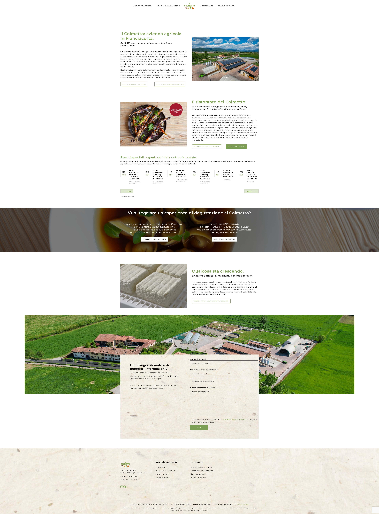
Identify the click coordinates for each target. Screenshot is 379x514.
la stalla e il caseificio (165, 471)
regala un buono (198, 478)
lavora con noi (162, 474)
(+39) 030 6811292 (128, 480)
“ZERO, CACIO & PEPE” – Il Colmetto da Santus (252, 175)
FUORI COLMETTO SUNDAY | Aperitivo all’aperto (134, 175)
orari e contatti (162, 478)
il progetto (160, 467)
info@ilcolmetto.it (128, 476)
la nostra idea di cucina (201, 467)
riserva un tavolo (198, 474)
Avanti (249, 191)
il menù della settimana (201, 471)
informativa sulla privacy (234, 420)
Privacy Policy (243, 504)
